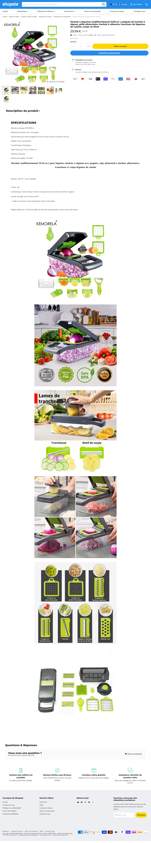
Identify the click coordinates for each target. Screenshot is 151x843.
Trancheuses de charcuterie (62, 17)
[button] (118, 4)
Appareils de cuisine (45, 17)
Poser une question (134, 754)
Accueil (5, 11)
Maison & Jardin (14, 17)
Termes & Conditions (10, 811)
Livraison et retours (117, 11)
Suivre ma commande (92, 11)
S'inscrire (141, 815)
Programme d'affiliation (11, 814)
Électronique (22, 11)
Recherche (43, 802)
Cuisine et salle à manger (29, 17)
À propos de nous (9, 805)
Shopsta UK (56, 835)
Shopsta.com (64, 835)
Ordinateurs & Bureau (45, 11)
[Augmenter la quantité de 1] (88, 46)
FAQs (41, 805)
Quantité (73, 42)
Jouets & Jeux (69, 11)
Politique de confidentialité (12, 808)
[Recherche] (103, 4)
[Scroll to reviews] (109, 29)
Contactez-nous (139, 11)
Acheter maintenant (109, 53)
